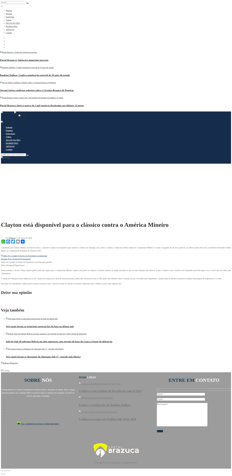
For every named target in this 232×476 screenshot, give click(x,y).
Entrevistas (10, 17)
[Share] (4, 470)
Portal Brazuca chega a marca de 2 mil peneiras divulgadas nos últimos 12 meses (42, 105)
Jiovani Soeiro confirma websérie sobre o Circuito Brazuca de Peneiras (37, 90)
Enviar (160, 431)
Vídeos (8, 20)
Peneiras (9, 14)
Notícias (9, 11)
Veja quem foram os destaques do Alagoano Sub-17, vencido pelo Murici (43, 356)
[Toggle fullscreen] (7, 470)
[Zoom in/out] (9, 470)
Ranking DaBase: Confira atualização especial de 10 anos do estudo (35, 75)
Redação (12, 238)
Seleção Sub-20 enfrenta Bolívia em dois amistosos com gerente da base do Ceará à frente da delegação (59, 341)
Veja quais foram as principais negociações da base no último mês (40, 326)
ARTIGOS (10, 30)
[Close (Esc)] (2, 470)
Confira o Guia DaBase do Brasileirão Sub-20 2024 (110, 391)
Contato (9, 33)
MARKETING (12, 26)
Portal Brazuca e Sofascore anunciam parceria (24, 60)
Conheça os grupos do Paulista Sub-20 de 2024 (107, 419)
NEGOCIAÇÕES (13, 23)
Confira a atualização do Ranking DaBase (105, 405)
